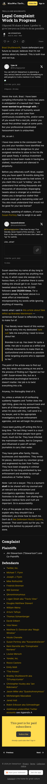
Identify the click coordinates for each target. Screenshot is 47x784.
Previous (9, 752)
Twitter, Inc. (12, 568)
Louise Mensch (14, 654)
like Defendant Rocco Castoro (28, 519)
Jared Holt (12, 700)
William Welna (13, 607)
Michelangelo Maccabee (19, 696)
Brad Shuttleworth (11, 47)
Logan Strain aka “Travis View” (22, 599)
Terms (32, 764)
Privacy (26, 764)
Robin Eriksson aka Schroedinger (23, 704)
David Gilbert (13, 621)
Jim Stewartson (14, 33)
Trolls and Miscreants (13, 11)
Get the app (36, 772)
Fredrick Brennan (15, 585)
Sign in (41, 3)
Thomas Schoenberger (18, 616)
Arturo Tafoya (13, 612)
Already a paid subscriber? (23, 740)
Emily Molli (12, 667)
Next (39, 752)
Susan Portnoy (9, 215)
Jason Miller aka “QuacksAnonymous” (25, 691)
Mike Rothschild (14, 581)
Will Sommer (13, 590)
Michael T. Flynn (15, 572)
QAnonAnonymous (16, 594)
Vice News (12, 625)
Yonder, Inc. (12, 658)
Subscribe (32, 3)
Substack (11, 779)
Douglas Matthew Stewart (20, 603)
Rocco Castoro (14, 663)
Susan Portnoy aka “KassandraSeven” (26, 642)
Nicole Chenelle (14, 637)
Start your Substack (17, 772)
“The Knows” (13, 671)
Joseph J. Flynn (14, 577)
